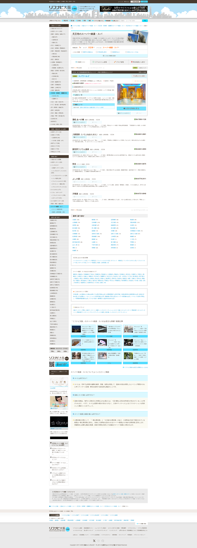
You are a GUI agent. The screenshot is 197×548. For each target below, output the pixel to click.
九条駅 (93, 242)
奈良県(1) (77, 282)
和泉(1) (103, 278)
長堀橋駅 (94, 236)
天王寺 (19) (55, 96)
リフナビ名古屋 (94, 515)
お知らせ (75, 534)
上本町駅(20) (53, 293)
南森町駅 (113, 225)
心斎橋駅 (74, 222)
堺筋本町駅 (133, 222)
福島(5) (80, 274)
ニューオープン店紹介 (100, 528)
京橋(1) (86, 276)
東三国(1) (142, 276)
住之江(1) (109, 276)
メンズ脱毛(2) (92, 260)
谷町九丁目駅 (134, 233)
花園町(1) (103, 276)
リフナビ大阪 (66, 515)
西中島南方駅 (76, 242)
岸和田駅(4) (53, 338)
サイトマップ (122, 534)
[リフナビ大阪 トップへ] (63, 9)
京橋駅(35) (53, 299)
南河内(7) (53, 121)
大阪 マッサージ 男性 (79, 310)
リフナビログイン (105, 534)
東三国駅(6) (53, 315)
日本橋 (79, 20)
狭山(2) (97, 278)
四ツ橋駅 (94, 228)
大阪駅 (74, 219)
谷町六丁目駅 (114, 233)
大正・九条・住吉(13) (57, 102)
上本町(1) (79, 276)
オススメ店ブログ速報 (113, 528)
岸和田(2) (86, 278)
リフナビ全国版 (55, 515)
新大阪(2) (135, 276)
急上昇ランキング (88, 530)
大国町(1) (134, 274)
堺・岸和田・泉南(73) (57, 107)
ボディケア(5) (82, 262)
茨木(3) (139, 278)
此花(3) (131, 280)
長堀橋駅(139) (54, 290)
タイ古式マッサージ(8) (57, 201)
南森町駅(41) (53, 248)
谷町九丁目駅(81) (55, 285)
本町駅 (74, 225)
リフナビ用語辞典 (142, 528)
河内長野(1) (124, 280)
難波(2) (116, 274)
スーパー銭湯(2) (91, 262)
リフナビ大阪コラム (99, 20)
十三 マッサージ (122, 312)
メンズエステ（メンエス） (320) (59, 172)
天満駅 (113, 231)
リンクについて (113, 530)
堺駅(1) (52, 332)
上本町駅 (113, 236)
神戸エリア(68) (55, 143)
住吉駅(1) (52, 304)
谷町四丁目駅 (95, 233)
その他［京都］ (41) (58, 140)
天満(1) (140, 274)
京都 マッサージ (90, 310)
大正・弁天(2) (122, 276)
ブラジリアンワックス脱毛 (96, 312)
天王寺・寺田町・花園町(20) (59, 93)
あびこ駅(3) (53, 321)
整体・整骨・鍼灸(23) (57, 203)
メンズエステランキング (101, 530)
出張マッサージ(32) (56, 31)
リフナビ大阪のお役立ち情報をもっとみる (136, 367)
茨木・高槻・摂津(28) (57, 113)
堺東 (85, 20)
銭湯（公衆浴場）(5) (103, 262)
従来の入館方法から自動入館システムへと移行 (92, 107)
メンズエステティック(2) (80, 260)
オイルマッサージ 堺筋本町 (129, 310)
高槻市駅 (113, 245)
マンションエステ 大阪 (114, 310)
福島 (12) (54, 42)
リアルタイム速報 (77, 528)
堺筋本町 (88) (56, 56)
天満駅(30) (53, 271)
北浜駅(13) (53, 251)
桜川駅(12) (53, 265)
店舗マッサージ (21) (58, 168)
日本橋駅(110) (54, 234)
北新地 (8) (55, 39)
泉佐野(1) (108, 278)
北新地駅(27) (53, 245)
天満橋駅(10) (53, 276)
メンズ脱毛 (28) (56, 178)
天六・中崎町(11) (56, 45)
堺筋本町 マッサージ (82, 312)
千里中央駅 (95, 245)
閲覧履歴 (108, 20)
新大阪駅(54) (53, 254)
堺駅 (73, 247)
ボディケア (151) (57, 198)
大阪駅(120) (53, 220)
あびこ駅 (74, 245)
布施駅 (74, 250)
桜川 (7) (54, 79)
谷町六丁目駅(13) (55, 282)
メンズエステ (55, 165)
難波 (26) (54, 73)
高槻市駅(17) (53, 327)
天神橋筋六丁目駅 (135, 231)
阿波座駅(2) (53, 262)
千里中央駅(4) (54, 324)
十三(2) (130, 276)
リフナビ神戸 (75, 515)
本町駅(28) (53, 242)
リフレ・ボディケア (56, 192)
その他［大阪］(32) (56, 124)
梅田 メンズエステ (101, 310)
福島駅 (93, 231)
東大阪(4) (83, 280)
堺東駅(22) (53, 335)
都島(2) (91, 276)
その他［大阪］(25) (139, 280)
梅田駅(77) (53, 223)
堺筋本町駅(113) (54, 240)
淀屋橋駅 (113, 219)
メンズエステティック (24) (59, 175)
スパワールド (81, 76)
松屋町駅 (74, 236)
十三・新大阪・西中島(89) (58, 104)
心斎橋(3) (110, 274)
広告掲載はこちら (131, 530)
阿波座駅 (132, 228)
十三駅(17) (53, 307)
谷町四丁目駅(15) (55, 279)
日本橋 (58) (55, 76)
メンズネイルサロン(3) (130, 260)
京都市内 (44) (56, 137)
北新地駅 (94, 225)
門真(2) (107, 280)
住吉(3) (115, 276)
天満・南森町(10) (56, 82)
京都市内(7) (90, 282)
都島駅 (93, 239)
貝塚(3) (92, 278)
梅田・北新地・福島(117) (58, 34)
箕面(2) (125, 278)
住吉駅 (113, 239)
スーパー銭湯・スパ (56, 206)
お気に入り (115, 20)
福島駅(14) (53, 268)
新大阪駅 (74, 228)
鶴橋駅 (132, 236)
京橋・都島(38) (55, 90)
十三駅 (132, 239)
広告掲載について (83, 534)
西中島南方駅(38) (55, 310)
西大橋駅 (113, 228)
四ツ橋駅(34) (53, 256)
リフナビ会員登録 (94, 534)
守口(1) (112, 280)
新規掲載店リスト (88, 528)
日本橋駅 (94, 222)
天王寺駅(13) (53, 237)
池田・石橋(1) (132, 278)
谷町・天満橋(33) (56, 84)
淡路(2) (76, 278)
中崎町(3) (97, 274)
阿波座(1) (104, 274)
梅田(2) (75, 274)
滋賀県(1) (83, 282)
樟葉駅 (132, 245)
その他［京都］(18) (100, 282)
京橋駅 (74, 239)
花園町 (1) (55, 98)
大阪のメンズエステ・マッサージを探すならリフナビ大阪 (99, 545)
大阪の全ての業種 (56, 159)
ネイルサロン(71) (56, 189)
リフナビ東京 (104, 515)
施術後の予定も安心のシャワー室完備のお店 (117, 296)
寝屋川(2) (100, 280)
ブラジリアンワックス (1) (59, 187)
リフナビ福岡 (113, 515)
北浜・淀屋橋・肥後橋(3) (58, 48)
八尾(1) (90, 280)
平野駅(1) (52, 318)
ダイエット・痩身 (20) (58, 184)
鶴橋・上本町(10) (56, 87)
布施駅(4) (52, 344)
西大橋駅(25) (53, 259)
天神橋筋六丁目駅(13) (56, 273)
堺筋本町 (66, 20)
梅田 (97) (54, 37)
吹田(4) (119, 278)
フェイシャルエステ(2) (103, 260)
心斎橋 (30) (55, 65)
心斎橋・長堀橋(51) (56, 62)
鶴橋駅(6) (52, 296)
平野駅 (132, 242)
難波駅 (132, 219)
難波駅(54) (53, 228)
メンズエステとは (77, 530)
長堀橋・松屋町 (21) (58, 68)
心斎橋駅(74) (53, 231)
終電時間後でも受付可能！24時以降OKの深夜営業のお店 (122, 294)
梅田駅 (93, 219)
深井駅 (132, 247)
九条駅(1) (52, 313)
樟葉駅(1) (52, 329)
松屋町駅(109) (54, 287)
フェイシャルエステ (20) (59, 181)
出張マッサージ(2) (56, 132)
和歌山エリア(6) (55, 151)
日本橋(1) (122, 274)
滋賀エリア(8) (55, 149)
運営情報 (114, 534)
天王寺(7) (96, 276)
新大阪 (72, 20)
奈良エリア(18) (55, 146)
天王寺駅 (113, 222)
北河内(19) (54, 118)
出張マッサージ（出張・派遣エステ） (121, 494)
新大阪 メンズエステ (111, 312)
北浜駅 (132, 225)
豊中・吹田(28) (55, 110)
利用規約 (130, 534)
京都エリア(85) (55, 135)
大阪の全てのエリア (56, 28)
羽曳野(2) (117, 280)
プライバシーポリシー (139, 534)
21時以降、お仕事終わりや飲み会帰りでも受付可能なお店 (89, 294)
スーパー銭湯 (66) (57, 209)
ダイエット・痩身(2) (116, 260)
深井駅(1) (52, 341)
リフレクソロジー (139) (58, 195)
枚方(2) (95, 280)
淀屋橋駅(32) (53, 226)
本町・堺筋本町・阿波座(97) (59, 51)
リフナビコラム (132, 528)
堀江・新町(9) (55, 59)
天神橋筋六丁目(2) (89, 274)
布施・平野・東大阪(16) (58, 116)
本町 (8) (54, 54)
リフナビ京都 (84, 515)
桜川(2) (128, 274)
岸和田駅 (113, 247)
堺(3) (81, 278)
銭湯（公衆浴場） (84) (58, 212)
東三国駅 (113, 242)
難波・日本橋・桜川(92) (58, 70)
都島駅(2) (52, 301)
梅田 (90, 20)
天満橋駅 (74, 233)
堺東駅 (93, 247)
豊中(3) (114, 278)
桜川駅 (74, 231)
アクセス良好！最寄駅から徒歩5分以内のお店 (102, 298)
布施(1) (78, 280)
